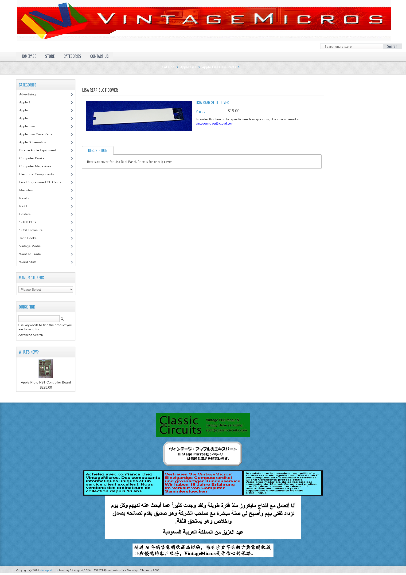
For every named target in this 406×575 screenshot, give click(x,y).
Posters (27, 214)
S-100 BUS (30, 222)
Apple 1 (27, 102)
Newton (25, 198)
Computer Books (35, 158)
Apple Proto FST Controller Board (46, 382)
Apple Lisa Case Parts (219, 67)
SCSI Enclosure (33, 230)
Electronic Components (39, 174)
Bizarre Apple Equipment (40, 150)
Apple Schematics (35, 142)
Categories (72, 56)
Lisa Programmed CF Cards (42, 182)
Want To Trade (30, 254)
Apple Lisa (188, 67)
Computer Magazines (38, 166)
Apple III (28, 118)
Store (50, 56)
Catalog (168, 67)
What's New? (29, 352)
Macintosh (29, 190)
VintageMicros (49, 570)
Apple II (27, 110)
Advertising (30, 94)
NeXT (23, 206)
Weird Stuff (30, 262)
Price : (200, 111)
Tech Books (31, 238)
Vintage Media (32, 246)
